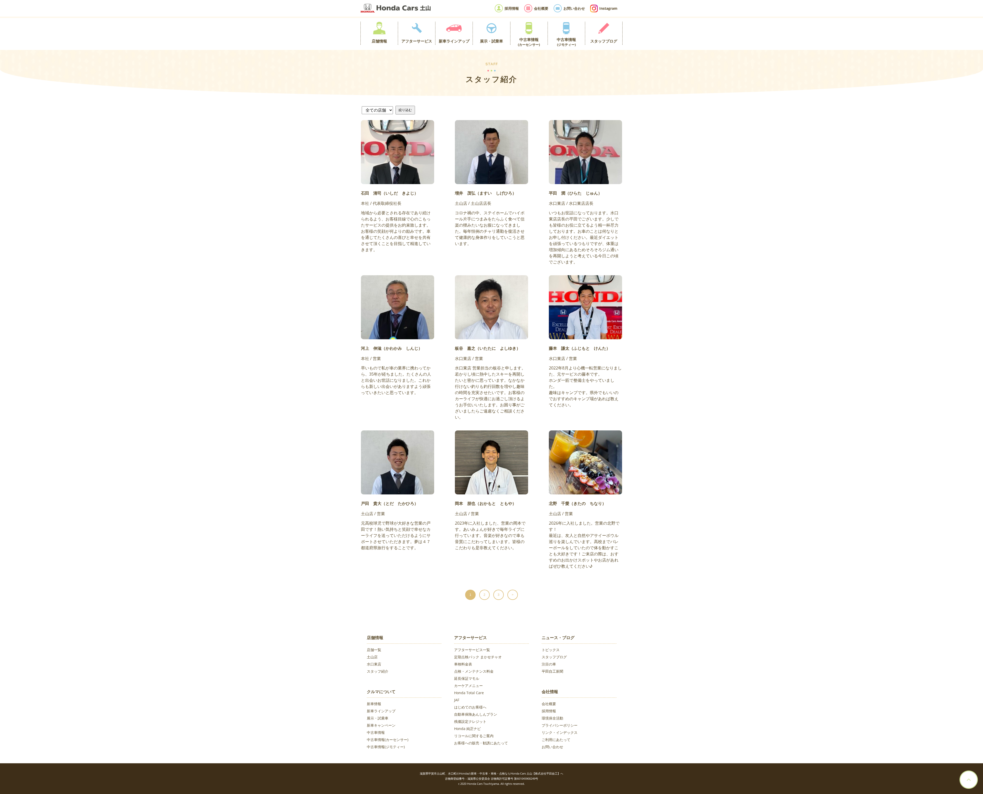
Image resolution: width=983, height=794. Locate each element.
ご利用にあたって (556, 739)
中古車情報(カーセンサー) (387, 739)
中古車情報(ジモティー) (386, 746)
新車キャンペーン (381, 725)
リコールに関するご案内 (474, 735)
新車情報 (374, 703)
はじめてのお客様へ (470, 707)
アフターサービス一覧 (472, 649)
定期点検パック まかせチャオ (478, 656)
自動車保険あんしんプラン (475, 714)
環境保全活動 (552, 718)
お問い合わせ (552, 746)
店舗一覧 (374, 649)
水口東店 (374, 664)
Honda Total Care (469, 692)
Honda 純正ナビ (467, 728)
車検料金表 (463, 664)
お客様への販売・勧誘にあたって (481, 742)
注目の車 (549, 664)
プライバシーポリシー (560, 725)
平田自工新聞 (552, 671)
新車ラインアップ (381, 710)
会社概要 (549, 703)
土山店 (372, 656)
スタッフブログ (554, 656)
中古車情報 (376, 732)
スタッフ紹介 (377, 671)
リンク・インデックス (560, 732)
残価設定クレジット (470, 721)
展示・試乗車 (377, 718)
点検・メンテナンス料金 (474, 671)
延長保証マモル (466, 678)
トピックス (551, 649)
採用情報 (549, 710)
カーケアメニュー (468, 685)
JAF (456, 699)
